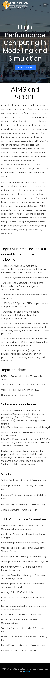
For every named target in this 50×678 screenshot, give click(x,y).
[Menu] (45, 5)
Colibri (27, 671)
